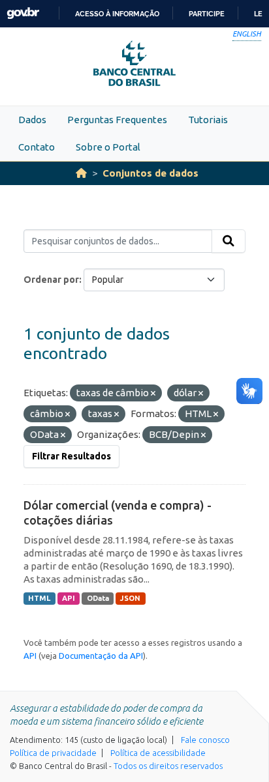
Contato (36, 146)
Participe (207, 13)
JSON (130, 598)
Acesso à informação (117, 13)
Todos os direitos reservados (168, 765)
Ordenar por (51, 279)
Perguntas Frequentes (117, 119)
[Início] (81, 173)
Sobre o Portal (108, 146)
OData (98, 598)
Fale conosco (205, 739)
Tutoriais (208, 119)
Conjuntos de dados (150, 173)
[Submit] (228, 241)
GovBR (23, 13)
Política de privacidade (53, 752)
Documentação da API (101, 655)
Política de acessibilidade (158, 752)
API (68, 598)
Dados (32, 119)
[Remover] (153, 394)
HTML (39, 598)
